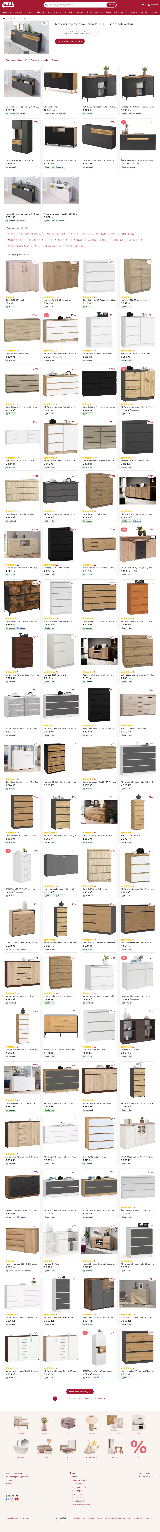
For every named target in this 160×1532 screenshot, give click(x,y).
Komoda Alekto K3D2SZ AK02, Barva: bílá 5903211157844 (30, 1103)
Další (86, 1399)
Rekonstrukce (115, 1434)
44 (152, 797)
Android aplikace (149, 1477)
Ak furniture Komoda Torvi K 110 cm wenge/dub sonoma (30, 1157)
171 (114, 315)
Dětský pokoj (91, 1457)
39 (152, 1333)
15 (46, 23)
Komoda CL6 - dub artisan (132, 835)
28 (37, 476)
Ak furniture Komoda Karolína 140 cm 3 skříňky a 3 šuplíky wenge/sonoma (115, 1103)
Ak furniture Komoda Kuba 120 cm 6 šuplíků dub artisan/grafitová (73, 1103)
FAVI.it (115, 1518)
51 (75, 690)
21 (75, 904)
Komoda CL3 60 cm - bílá (93, 1050)
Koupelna (21, 1457)
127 (37, 262)
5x (18, 458)
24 (37, 637)
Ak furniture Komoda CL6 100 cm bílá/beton (25, 728)
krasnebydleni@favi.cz (18, 1477)
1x (17, 1047)
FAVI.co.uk (131, 1518)
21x (18, 404)
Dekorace (45, 1434)
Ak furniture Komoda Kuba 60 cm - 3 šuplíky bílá (104, 353)
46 (75, 369)
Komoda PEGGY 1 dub (15, 300)
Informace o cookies (81, 1505)
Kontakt (9, 1480)
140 (75, 315)
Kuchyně (138, 1434)
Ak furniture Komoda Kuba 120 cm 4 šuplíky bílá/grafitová (69, 1210)
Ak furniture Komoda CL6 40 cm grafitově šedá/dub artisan (70, 943)
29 (75, 422)
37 (75, 744)
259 (75, 262)
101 (37, 422)
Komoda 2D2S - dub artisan (94, 514)
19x (95, 404)
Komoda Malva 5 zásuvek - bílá (58, 621)
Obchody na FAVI (79, 1480)
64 (75, 958)
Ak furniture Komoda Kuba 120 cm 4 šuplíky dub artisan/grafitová (111, 1210)
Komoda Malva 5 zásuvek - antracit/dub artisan (26, 835)
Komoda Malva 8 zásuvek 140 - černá (98, 407)
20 (114, 904)
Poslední (99, 1399)
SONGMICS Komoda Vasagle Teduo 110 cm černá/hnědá (106, 107)
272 (75, 583)
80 (152, 690)
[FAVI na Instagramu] (11, 1499)
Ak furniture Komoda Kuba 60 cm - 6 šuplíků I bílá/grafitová (70, 1317)
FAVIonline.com (12, 1518)
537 (152, 1172)
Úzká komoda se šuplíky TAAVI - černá (99, 728)
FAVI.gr (148, 1518)
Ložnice (11, 18)
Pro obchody (77, 1494)
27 (37, 797)
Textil (68, 1434)
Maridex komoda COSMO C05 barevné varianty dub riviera (31, 1264)
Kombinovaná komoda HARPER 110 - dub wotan (103, 835)
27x (95, 297)
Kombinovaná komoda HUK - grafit (59, 889)
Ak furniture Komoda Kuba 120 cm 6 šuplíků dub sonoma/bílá (71, 353)
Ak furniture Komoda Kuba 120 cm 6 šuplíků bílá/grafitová (69, 728)
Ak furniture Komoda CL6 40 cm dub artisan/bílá (27, 1050)
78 (152, 1119)
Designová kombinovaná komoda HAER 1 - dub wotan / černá (109, 675)
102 (152, 637)
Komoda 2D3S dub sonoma (17, 353)
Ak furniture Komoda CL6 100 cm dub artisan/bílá (66, 407)
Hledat (111, 5)
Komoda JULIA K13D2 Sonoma (57, 300)
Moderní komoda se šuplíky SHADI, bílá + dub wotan (67, 214)
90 (114, 744)
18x (18, 565)
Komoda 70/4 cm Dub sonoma (95, 889)
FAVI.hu (100, 1518)
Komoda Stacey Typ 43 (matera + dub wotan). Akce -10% (107, 160)
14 (75, 176)
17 (37, 1119)
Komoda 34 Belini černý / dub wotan (60, 782)
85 (37, 1279)
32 (114, 1279)
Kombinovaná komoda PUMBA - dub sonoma (25, 568)
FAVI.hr (108, 1518)
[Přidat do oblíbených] (114, 69)
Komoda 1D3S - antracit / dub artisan (98, 943)
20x (95, 458)
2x (133, 725)
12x (57, 672)
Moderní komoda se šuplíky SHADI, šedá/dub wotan (28, 107)
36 (37, 690)
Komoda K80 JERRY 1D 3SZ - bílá (135, 353)
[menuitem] (7, 12)
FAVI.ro (92, 1518)
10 (37, 69)
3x (56, 458)
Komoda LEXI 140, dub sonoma (134, 728)
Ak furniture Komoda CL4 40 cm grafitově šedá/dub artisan (70, 835)
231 (75, 530)
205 (152, 262)
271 (113, 422)
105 (113, 1011)
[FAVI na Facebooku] (7, 1499)
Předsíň (115, 1457)
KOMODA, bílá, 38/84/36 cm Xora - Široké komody (28, 889)
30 (75, 1065)
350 (152, 422)
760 (113, 262)
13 (153, 904)
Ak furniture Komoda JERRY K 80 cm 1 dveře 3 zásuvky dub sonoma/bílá (76, 461)
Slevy (138, 1457)
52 (37, 1065)
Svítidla (91, 1434)
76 (75, 637)
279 (113, 369)
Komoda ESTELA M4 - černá (56, 568)
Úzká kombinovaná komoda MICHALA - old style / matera (108, 1317)
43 (37, 851)
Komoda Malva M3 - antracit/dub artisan (138, 1371)
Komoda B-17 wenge (130, 1050)
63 (114, 583)
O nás (74, 1477)
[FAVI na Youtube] (16, 1499)
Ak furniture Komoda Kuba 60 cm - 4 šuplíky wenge (29, 675)
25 (114, 1119)
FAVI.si (57, 1522)
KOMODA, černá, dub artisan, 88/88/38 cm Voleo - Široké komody (35, 943)
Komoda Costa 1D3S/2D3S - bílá (20, 461)
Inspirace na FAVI (79, 1487)
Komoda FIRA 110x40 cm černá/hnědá (137, 107)
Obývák (45, 1457)
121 (114, 637)
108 (75, 1226)
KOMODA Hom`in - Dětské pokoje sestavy (101, 1371)
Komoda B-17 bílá (51, 1264)
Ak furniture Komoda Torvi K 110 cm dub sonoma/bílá (67, 1371)
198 (36, 369)
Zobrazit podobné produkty (70, 41)
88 (114, 530)
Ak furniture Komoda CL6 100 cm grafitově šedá (65, 514)
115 (114, 690)
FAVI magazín (78, 1491)
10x (18, 511)
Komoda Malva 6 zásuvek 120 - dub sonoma (25, 407)
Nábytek (21, 1434)
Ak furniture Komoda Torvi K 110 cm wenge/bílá (26, 1371)
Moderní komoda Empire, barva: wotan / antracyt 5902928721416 (111, 1264)
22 (75, 851)
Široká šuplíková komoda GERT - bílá (137, 1210)
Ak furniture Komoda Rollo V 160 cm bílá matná (65, 1157)
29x (18, 350)
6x (95, 618)
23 (75, 1333)
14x (95, 565)
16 (75, 797)
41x (133, 297)
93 (152, 315)
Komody (21, 18)
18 (37, 1226)
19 (153, 1011)
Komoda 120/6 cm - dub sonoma (20, 514)
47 (75, 476)
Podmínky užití (78, 1501)
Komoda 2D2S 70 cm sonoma (134, 300)
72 (114, 476)
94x (57, 297)
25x (95, 511)
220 (36, 315)
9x (95, 350)
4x (133, 940)
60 (152, 530)
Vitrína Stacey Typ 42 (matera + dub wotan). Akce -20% (30, 160)
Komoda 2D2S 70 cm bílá (55, 675)
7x (56, 350)
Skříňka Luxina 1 (51, 107)
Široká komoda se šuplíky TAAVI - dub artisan (102, 782)
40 (152, 851)
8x (95, 779)
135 (113, 797)
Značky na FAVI (79, 1484)
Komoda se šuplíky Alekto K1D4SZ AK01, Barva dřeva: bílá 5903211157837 (37, 782)
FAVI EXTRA (77, 1498)
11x (133, 350)
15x (133, 458)
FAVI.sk (77, 1518)
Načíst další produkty (78, 1391)
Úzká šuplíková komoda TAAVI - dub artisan (63, 996)
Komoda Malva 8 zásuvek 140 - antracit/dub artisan (105, 621)
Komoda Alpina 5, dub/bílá (94, 1157)
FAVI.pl (85, 1518)
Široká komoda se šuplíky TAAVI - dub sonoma (103, 461)
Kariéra (9, 1484)
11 (153, 1065)
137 (37, 583)
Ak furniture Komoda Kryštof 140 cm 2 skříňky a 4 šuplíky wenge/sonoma (38, 996)
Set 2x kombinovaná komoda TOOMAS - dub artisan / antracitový (111, 568)
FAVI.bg (140, 1518)
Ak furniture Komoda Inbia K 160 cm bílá (23, 1317)
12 (114, 1065)
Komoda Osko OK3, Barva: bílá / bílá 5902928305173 (105, 300)
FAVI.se (122, 1518)
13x (18, 297)
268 (36, 530)
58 (152, 369)
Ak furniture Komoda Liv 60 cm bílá (98, 996)
